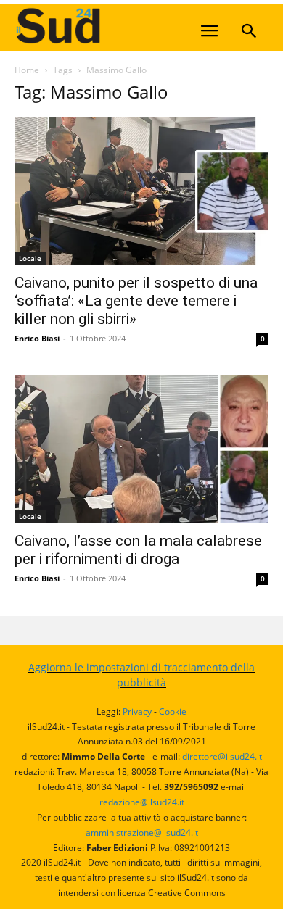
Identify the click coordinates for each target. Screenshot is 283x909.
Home (27, 70)
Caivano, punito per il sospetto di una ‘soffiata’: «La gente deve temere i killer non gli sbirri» (136, 301)
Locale (30, 258)
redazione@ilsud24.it (141, 802)
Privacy (137, 711)
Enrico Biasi (37, 338)
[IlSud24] (123, 25)
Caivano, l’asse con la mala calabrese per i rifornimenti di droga (138, 550)
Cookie (172, 711)
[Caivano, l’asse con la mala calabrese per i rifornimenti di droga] (141, 449)
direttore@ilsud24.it (222, 756)
